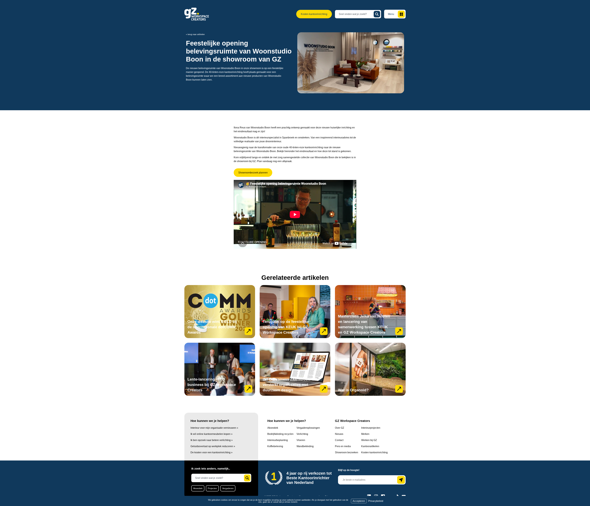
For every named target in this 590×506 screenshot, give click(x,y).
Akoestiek (198, 488)
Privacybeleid (375, 501)
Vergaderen (228, 488)
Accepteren (359, 501)
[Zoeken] (377, 14)
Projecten (212, 488)
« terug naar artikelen (195, 34)
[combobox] (355, 14)
